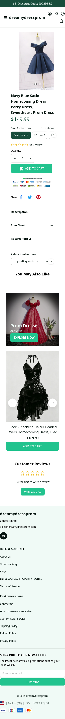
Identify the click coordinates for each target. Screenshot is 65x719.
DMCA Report (41, 703)
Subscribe (32, 682)
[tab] (35, 84)
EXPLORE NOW (24, 338)
